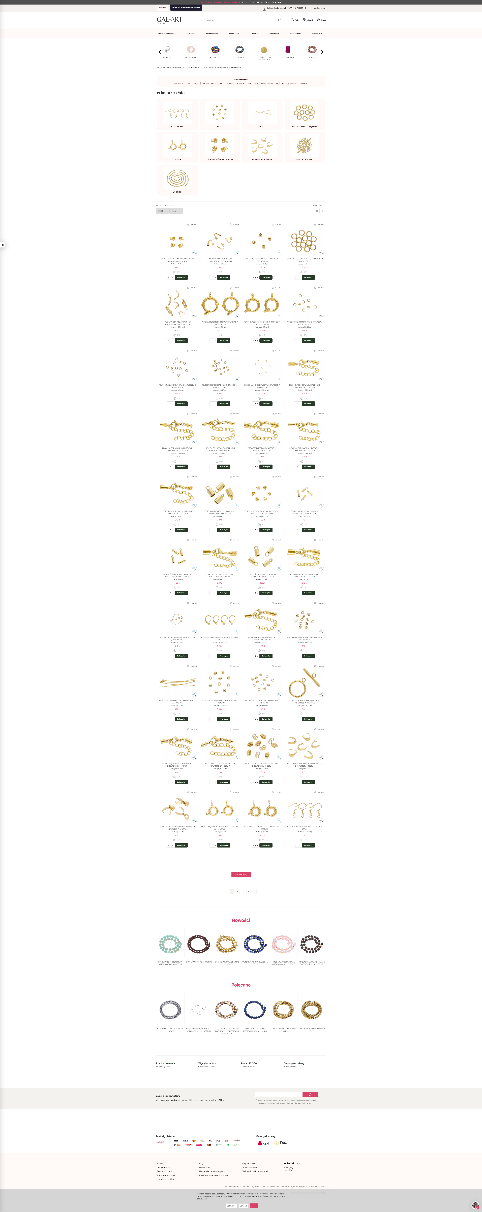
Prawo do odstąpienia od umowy (213, 1175)
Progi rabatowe (248, 1163)
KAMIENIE (166, 34)
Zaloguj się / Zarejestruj (276, 8)
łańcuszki (303, 83)
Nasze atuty (204, 1167)
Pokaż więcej (241, 874)
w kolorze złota (241, 79)
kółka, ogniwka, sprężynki (212, 83)
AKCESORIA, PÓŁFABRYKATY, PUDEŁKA (186, 7)
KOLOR (160, 211)
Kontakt (160, 1163)
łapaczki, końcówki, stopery (247, 83)
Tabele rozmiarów (249, 1167)
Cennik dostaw (163, 1167)
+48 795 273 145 (299, 8)
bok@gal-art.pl (319, 8)
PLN (296, 20)
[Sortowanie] (317, 211)
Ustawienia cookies (165, 1179)
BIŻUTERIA (162, 7)
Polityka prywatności (166, 1175)
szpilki (196, 83)
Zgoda (253, 1206)
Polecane (241, 985)
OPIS (178, 272)
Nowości (241, 920)
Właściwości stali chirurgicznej (255, 1171)
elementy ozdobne (289, 83)
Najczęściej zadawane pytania (212, 1171)
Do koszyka (181, 277)
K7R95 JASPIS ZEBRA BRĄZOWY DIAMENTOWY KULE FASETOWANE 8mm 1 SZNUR (226, 1031)
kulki (188, 83)
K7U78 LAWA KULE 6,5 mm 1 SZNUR (199, 962)
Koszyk (323, 20)
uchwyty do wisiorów (269, 83)
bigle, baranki (178, 83)
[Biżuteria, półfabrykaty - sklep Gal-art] (170, 19)
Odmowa (243, 1206)
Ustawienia (231, 1206)
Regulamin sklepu (164, 1171)
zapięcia (229, 83)
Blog (201, 1163)
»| (254, 891)
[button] (322, 52)
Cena (174, 211)
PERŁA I (235, 34)
